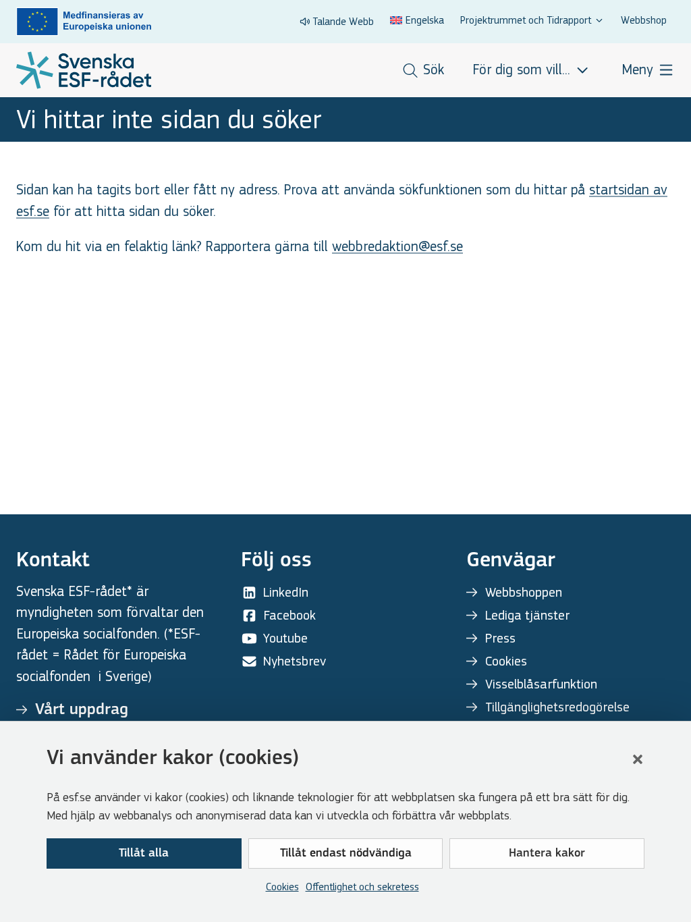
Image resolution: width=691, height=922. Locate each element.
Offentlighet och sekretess (362, 886)
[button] (637, 759)
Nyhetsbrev (294, 661)
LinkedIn (285, 592)
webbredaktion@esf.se (397, 246)
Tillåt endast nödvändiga (346, 854)
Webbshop (644, 19)
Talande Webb (343, 21)
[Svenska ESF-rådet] (83, 70)
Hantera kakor (547, 854)
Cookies (282, 886)
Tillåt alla (144, 854)
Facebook (289, 615)
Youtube (285, 638)
